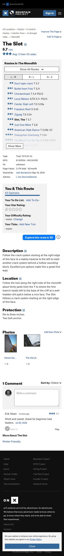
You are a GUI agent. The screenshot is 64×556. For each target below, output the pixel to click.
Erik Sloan (11, 413)
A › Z (49, 76)
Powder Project (40, 479)
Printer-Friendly (11, 441)
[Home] (18, 13)
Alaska (20, 29)
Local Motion (21, 98)
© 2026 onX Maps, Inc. (23, 552)
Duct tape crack (23, 83)
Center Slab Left (23, 104)
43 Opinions (12, 192)
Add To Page (53, 36)
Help (6, 464)
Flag (57, 429)
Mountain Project (41, 459)
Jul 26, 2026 (21, 422)
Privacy (48, 552)
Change (18, 219)
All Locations (9, 29)
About (6, 459)
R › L (31, 76)
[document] (32, 542)
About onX (9, 524)
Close (32, 546)
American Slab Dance (27, 129)
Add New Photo (52, 332)
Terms (39, 552)
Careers (7, 529)
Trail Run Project (41, 474)
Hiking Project (40, 469)
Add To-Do (32, 200)
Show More (14, 145)
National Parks (40, 484)
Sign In (50, 13)
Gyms (6, 469)
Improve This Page (50, 31)
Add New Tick (27, 224)
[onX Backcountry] (13, 4)
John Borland (22, 172)
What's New (9, 479)
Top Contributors (12, 484)
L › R (13, 76)
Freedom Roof (22, 109)
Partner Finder (11, 474)
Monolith (15, 36)
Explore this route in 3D (39, 237)
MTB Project (39, 464)
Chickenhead (22, 93)
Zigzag (18, 114)
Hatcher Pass (18, 33)
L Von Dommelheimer (26, 176)
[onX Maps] (11, 503)
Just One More (22, 124)
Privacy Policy (36, 539)
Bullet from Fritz (23, 88)
